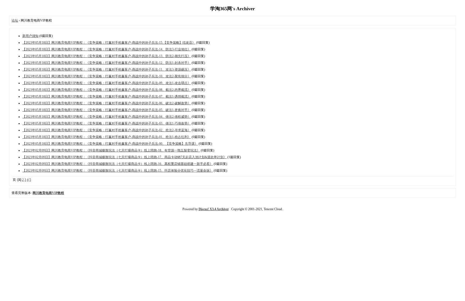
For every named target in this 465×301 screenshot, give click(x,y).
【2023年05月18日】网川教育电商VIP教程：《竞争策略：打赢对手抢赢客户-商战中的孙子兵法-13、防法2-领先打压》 (106, 56)
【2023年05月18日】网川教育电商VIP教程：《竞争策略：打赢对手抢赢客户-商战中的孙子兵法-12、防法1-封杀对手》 (106, 63)
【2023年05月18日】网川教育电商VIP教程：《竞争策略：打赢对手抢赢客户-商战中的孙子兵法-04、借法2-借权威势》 (106, 117)
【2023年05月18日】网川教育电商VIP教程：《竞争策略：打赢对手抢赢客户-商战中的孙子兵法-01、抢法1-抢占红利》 (106, 137)
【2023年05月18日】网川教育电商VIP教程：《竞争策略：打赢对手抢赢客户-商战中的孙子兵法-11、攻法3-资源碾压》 (106, 69)
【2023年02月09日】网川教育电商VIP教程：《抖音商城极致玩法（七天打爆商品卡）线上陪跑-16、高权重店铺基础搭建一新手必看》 (117, 164)
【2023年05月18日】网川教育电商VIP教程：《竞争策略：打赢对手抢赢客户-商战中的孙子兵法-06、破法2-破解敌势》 (106, 103)
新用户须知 (30, 36)
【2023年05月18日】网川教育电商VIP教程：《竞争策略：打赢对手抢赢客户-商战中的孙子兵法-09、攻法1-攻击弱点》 (106, 83)
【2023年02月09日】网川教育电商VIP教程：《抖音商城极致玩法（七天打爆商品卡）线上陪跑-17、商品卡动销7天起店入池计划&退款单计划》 (124, 157)
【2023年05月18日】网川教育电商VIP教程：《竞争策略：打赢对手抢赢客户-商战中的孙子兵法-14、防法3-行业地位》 (106, 49)
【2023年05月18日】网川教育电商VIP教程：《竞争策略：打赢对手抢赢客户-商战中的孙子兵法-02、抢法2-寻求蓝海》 (106, 130)
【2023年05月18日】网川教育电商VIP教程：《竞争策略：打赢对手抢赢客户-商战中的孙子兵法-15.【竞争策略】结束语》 (108, 42)
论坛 (15, 20)
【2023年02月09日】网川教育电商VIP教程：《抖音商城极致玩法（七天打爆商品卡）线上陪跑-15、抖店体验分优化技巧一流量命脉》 (117, 170)
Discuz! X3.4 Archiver (214, 209)
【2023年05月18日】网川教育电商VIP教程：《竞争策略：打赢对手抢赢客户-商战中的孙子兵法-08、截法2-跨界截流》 (106, 90)
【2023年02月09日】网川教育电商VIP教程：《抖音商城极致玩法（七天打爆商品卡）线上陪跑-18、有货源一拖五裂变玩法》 (111, 150)
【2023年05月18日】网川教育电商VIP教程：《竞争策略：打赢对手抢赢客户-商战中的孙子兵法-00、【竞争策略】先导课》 (110, 144)
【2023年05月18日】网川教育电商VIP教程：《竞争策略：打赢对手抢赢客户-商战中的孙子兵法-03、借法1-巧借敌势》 (106, 123)
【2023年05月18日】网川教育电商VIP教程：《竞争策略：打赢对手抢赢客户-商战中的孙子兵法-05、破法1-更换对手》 (106, 110)
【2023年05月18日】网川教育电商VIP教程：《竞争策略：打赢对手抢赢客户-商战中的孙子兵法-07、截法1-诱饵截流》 (106, 96)
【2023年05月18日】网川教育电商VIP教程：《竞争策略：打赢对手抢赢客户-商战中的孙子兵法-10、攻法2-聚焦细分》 (106, 76)
